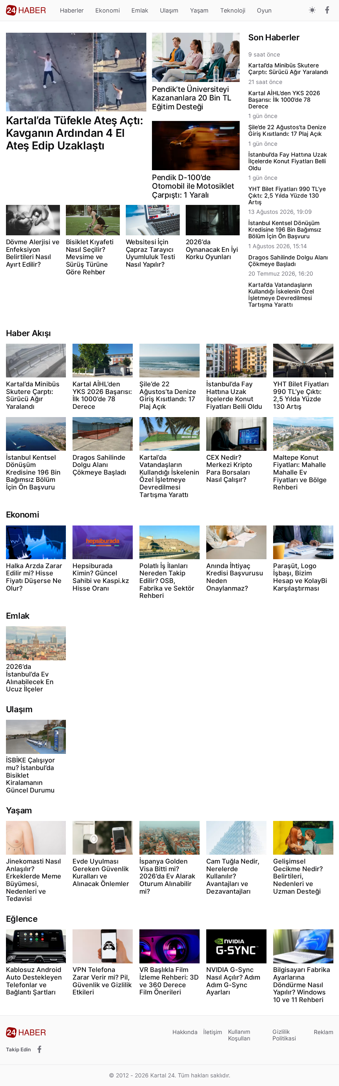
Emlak (139, 10)
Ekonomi (107, 10)
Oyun (264, 10)
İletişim (212, 1031)
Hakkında (185, 1031)
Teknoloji (232, 10)
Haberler (72, 10)
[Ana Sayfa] (26, 10)
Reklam (323, 1031)
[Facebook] (327, 10)
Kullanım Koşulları (239, 1035)
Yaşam (199, 10)
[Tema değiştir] (312, 10)
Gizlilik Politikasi (284, 1035)
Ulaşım (169, 10)
